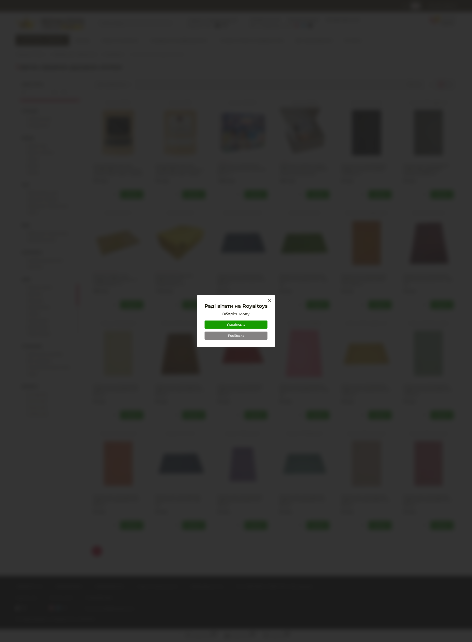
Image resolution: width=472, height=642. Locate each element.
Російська (236, 335)
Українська (236, 324)
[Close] (269, 300)
